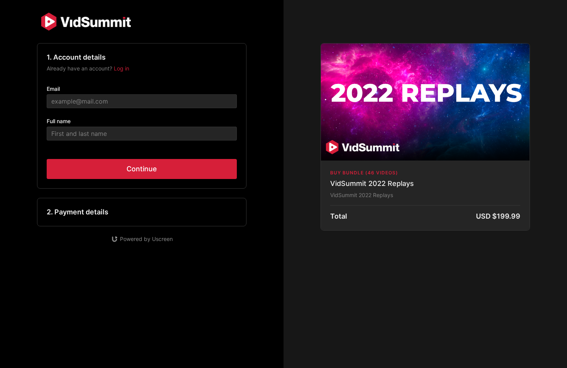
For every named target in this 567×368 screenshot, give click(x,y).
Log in (121, 68)
